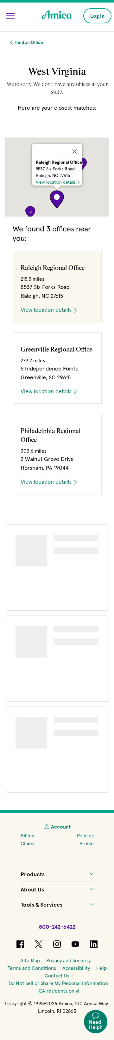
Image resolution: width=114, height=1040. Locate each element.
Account (61, 826)
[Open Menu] (10, 15)
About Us (32, 889)
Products (33, 874)
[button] (57, 199)
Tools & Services (41, 904)
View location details (56, 182)
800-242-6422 (57, 926)
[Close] (74, 151)
